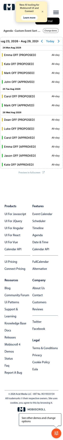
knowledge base (15, 323)
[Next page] (58, 41)
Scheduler (39, 221)
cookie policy (41, 362)
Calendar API (13, 249)
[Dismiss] (42, 11)
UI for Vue (11, 242)
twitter (36, 322)
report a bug (13, 373)
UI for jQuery (13, 221)
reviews (37, 309)
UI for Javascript (15, 214)
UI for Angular (14, 228)
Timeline (38, 228)
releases (10, 337)
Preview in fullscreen (29, 172)
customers (39, 302)
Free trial (47, 21)
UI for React (12, 235)
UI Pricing (11, 262)
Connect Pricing (15, 269)
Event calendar (42, 214)
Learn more (29, 17)
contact (37, 295)
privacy (37, 355)
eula (35, 369)
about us (38, 288)
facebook (38, 329)
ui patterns (12, 302)
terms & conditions (45, 348)
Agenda (37, 235)
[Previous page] (41, 41)
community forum (17, 295)
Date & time (40, 242)
